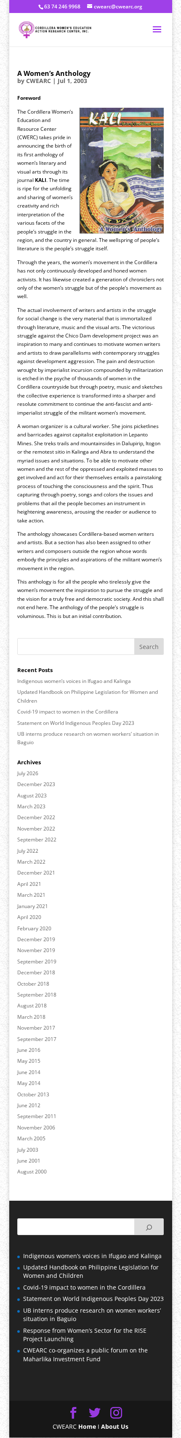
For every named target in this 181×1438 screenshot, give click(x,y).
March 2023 (31, 806)
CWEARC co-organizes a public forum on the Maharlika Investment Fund (85, 1354)
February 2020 (34, 928)
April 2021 (29, 884)
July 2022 (27, 850)
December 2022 (36, 817)
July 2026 (27, 773)
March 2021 (31, 894)
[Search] (149, 1226)
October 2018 (33, 983)
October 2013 (33, 1094)
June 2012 (28, 1105)
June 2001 (28, 1160)
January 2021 (32, 906)
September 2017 (36, 1039)
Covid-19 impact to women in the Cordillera (67, 711)
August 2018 (32, 1005)
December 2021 (36, 872)
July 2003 (27, 1149)
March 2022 (31, 861)
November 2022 (36, 828)
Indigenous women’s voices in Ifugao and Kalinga (74, 681)
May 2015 (28, 1060)
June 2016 (28, 1050)
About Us (114, 1426)
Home (87, 1426)
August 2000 (32, 1171)
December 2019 (36, 939)
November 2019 (36, 950)
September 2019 (36, 961)
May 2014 (28, 1083)
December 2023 (36, 784)
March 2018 (31, 1016)
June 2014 (28, 1072)
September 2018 (36, 994)
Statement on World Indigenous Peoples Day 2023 (75, 723)
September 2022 (36, 839)
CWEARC (38, 81)
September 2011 (36, 1116)
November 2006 (36, 1127)
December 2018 (36, 972)
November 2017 (36, 1027)
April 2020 (29, 917)
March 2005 (31, 1138)
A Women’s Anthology (53, 73)
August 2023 (32, 795)
